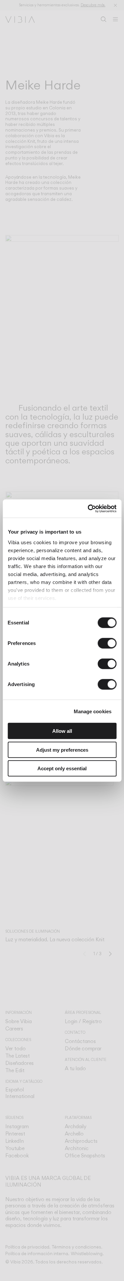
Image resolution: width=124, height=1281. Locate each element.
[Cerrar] (110, 566)
